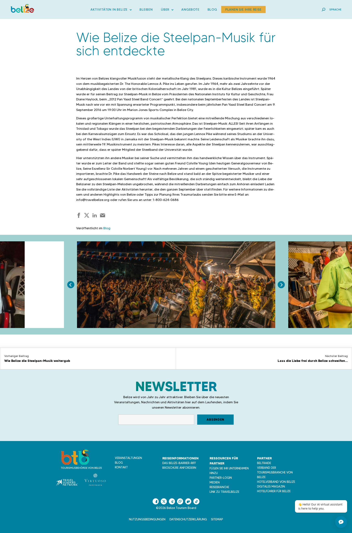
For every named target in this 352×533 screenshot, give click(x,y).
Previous (70, 284)
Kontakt (121, 467)
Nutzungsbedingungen (147, 519)
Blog (212, 9)
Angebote (190, 9)
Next (281, 284)
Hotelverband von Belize (276, 482)
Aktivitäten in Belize (110, 10)
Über (167, 10)
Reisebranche (219, 487)
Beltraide (264, 463)
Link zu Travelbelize (224, 492)
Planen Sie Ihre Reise (243, 9)
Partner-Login (221, 478)
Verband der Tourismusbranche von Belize (275, 472)
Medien (215, 482)
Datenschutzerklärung (188, 519)
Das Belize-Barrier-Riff (179, 463)
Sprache (335, 9)
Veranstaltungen (128, 458)
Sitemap (217, 519)
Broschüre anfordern (179, 468)
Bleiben (146, 9)
